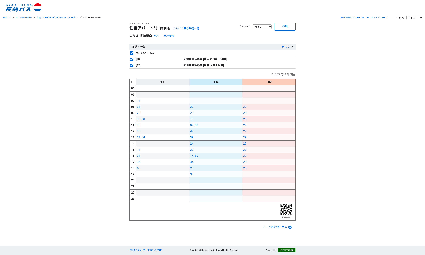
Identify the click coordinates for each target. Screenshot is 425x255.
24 (191, 143)
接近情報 (168, 35)
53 (138, 168)
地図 (156, 35)
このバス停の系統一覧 (186, 28)
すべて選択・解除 (145, 53)
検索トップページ (379, 17)
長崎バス (7, 17)
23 (138, 113)
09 (191, 125)
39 (191, 137)
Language (400, 17)
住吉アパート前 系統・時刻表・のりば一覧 (56, 17)
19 (191, 119)
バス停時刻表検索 (24, 17)
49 (191, 131)
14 (191, 155)
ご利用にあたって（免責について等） (146, 250)
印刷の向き (245, 26)
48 (143, 137)
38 (138, 125)
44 (191, 162)
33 (138, 106)
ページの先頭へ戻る (275, 227)
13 (138, 100)
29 (191, 106)
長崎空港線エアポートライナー (355, 17)
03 (138, 119)
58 (143, 119)
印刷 (285, 26)
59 (196, 125)
